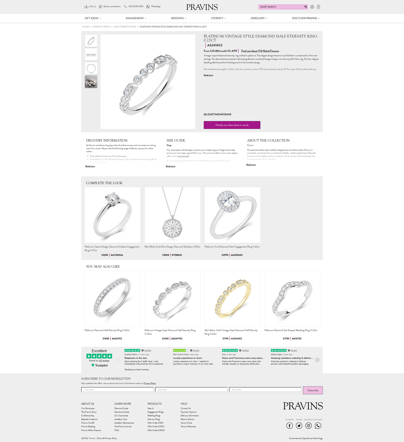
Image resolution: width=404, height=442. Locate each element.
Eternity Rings (154, 419)
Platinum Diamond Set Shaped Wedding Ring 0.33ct (290, 330)
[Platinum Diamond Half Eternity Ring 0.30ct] (113, 298)
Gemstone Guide (121, 412)
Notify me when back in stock (232, 125)
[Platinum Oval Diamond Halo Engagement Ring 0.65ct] (233, 215)
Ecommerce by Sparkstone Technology (306, 438)
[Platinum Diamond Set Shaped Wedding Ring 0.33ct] (292, 298)
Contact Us (186, 408)
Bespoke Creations (89, 419)
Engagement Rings (155, 412)
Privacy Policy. (150, 383)
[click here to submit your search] (306, 7)
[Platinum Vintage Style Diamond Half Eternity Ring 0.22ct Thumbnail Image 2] (91, 68)
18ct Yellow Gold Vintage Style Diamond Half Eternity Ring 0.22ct (231, 332)
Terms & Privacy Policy (107, 438)
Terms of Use (186, 423)
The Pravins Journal (122, 426)
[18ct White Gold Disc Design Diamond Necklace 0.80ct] (173, 215)
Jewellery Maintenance (124, 423)
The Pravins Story (89, 412)
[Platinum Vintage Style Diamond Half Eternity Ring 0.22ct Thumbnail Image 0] (148, 81)
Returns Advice (187, 419)
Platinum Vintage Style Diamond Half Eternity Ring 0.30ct (170, 332)
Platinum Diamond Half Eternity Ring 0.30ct (107, 330)
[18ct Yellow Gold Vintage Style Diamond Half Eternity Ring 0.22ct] (233, 298)
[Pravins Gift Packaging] (91, 82)
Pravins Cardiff (87, 423)
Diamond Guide (121, 408)
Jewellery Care (120, 419)
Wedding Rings (154, 415)
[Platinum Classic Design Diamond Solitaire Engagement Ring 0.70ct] (113, 215)
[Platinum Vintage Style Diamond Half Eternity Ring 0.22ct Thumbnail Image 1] (91, 54)
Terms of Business (188, 426)
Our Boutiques (87, 408)
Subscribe (312, 390)
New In (151, 408)
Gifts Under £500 (155, 423)
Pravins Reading (88, 426)
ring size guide (183, 156)
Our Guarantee (121, 415)
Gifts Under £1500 (156, 426)
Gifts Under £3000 (156, 430)
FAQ (116, 430)
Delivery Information (190, 415)
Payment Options (188, 412)
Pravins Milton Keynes (91, 430)
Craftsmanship (87, 415)
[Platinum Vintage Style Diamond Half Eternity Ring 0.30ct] (173, 298)
